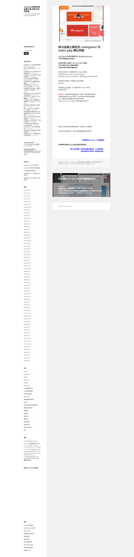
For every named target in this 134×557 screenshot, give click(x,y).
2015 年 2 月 (27, 257)
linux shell (25, 449)
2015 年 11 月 (27, 238)
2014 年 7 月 (27, 274)
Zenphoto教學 (27, 456)
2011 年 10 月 (27, 344)
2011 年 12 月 (27, 338)
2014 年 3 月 (27, 285)
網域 (31, 458)
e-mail (34, 446)
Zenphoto (34, 454)
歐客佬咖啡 (26, 539)
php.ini (25, 451)
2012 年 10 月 (27, 319)
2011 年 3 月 (27, 358)
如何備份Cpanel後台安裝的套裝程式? (75, 144)
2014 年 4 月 (27, 282)
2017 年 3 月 (27, 193)
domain (30, 446)
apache (31, 441)
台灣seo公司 (27, 531)
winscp (38, 453)
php (39, 449)
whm (31, 453)
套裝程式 (33, 456)
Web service (27, 385)
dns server (26, 446)
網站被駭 (33, 458)
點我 (99, 151)
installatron (36, 447)
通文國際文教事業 (28, 547)
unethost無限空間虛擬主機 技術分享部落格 (32, 9)
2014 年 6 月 (27, 277)
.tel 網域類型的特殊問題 (30, 170)
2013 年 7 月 (27, 302)
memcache (29, 449)
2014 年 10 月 (27, 268)
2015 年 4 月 (27, 254)
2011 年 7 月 (27, 352)
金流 (25, 430)
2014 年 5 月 (27, 280)
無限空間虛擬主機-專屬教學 (31, 405)
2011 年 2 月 (27, 360)
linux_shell (27, 380)
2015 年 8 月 (27, 246)
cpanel (25, 371)
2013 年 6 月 (27, 305)
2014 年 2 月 (27, 288)
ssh (27, 453)
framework (27, 374)
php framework (86, 56)
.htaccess (26, 441)
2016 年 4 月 (27, 224)
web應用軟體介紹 (28, 388)
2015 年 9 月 (27, 243)
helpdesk (31, 447)
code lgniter (62, 56)
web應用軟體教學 (28, 391)
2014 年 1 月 (27, 291)
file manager (26, 447)
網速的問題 (26, 422)
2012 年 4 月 (27, 333)
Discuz (38, 444)
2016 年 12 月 (27, 201)
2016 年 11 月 (27, 204)
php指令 (26, 382)
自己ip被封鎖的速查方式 (30, 68)
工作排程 (37, 456)
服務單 (25, 458)
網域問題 (26, 410)
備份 (31, 456)
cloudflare (26, 443)
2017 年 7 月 (27, 190)
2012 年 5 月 (27, 330)
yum (31, 454)
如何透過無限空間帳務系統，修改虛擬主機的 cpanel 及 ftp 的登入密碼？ (32, 113)
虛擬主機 (27, 460)
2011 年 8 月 (27, 349)
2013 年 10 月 (27, 296)
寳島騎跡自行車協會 (29, 533)
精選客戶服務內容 (28, 408)
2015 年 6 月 (27, 252)
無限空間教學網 (28, 542)
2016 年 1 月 (27, 232)
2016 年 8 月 (27, 213)
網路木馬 (26, 419)
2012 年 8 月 (27, 324)
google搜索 (67, 88)
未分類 (25, 402)
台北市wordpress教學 (29, 528)
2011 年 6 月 (27, 355)
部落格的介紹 (27, 550)
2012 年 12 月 (27, 316)
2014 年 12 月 (27, 263)
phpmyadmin (30, 451)
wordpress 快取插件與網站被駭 (32, 168)
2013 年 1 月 (27, 313)
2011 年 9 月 (27, 347)
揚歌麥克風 (26, 536)
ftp (29, 447)
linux (39, 447)
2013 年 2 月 (27, 310)
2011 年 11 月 (27, 341)
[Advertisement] (32, 32)
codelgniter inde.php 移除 (76, 163)
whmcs (34, 453)
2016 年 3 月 (27, 226)
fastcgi (37, 446)
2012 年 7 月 (27, 327)
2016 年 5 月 (27, 221)
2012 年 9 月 (27, 321)
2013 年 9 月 (27, 299)
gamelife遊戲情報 (28, 525)
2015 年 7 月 (27, 249)
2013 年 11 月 (27, 293)
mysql (33, 449)
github (25, 377)
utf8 (29, 453)
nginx (37, 449)
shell (39, 451)
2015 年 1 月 (27, 260)
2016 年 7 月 (27, 215)
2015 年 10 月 (27, 240)
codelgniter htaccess (63, 163)
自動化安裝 (26, 424)
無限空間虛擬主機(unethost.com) (32, 151)
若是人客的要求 (28, 427)
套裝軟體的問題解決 (29, 399)
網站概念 (26, 413)
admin (73, 162)
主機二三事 (26, 396)
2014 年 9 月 (27, 271)
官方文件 (77, 81)
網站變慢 (37, 458)
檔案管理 (27, 458)
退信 (31, 460)
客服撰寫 (101, 140)
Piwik (35, 451)
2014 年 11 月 (27, 266)
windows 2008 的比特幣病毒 (31, 165)
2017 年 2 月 (27, 196)
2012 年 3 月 (27, 335)
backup (35, 441)
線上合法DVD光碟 (28, 545)
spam (25, 453)
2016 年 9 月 (27, 210)
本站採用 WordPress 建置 (64, 206)
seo (37, 451)
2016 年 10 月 (27, 207)
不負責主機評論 (28, 394)
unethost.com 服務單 (33, 144)
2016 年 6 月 (27, 218)
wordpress (27, 455)
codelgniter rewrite (90, 163)
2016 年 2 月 (27, 229)
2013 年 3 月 (27, 307)
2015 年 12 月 (27, 235)
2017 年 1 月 (27, 199)
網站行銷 (26, 416)
